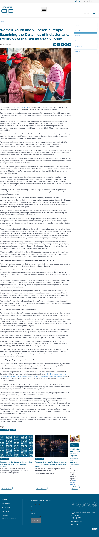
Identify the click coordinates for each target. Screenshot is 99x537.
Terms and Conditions (9, 519)
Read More (5, 488)
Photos (77, 41)
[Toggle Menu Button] (44, 9)
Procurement (6, 507)
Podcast (78, 51)
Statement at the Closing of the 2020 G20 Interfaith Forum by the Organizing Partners (16, 464)
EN (80, 1)
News (77, 25)
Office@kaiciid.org (76, 521)
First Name (34, 511)
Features (78, 35)
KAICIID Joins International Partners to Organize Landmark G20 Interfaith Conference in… (75, 458)
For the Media (6, 503)
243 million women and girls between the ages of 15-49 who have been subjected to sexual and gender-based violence (33, 375)
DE (88, 1)
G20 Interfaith (5, 429)
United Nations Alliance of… (73, 482)
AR (84, 1)
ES (91, 1)
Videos (77, 30)
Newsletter (79, 46)
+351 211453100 (75, 524)
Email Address (35, 504)
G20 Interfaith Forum (21, 107)
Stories (2, 21)
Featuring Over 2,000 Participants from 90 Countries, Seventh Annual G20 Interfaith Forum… (51, 464)
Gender (13, 429)
